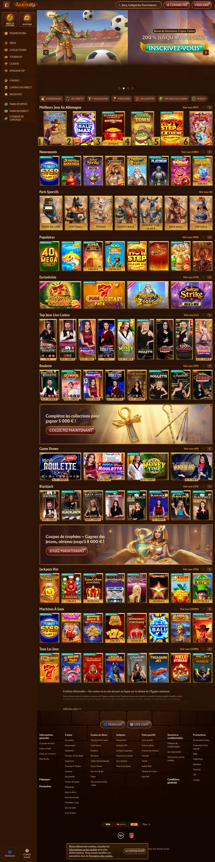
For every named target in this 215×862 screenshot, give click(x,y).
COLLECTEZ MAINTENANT (70, 430)
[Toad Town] (142, 128)
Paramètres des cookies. (101, 856)
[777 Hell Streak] (181, 668)
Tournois (197, 769)
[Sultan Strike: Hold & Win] (93, 171)
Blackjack (46, 486)
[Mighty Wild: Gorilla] (202, 668)
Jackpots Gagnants (124, 750)
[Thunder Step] (49, 171)
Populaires (47, 237)
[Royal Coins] (60, 295)
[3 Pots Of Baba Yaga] (71, 171)
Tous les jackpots (123, 766)
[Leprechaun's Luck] (202, 588)
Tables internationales (100, 761)
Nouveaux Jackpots (124, 755)
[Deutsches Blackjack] (93, 505)
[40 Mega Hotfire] (49, 256)
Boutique (197, 764)
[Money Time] (126, 339)
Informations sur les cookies (83, 849)
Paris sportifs (49, 192)
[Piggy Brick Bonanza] (71, 628)
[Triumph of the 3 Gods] (137, 171)
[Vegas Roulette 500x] (165, 339)
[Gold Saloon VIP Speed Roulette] (137, 385)
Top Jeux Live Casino (54, 315)
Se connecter (177, 5)
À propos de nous (46, 743)
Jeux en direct (71, 792)
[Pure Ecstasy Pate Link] (104, 295)
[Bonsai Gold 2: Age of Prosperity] (93, 628)
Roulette (45, 366)
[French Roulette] (137, 668)
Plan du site (44, 759)
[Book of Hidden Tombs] (115, 668)
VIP (194, 774)
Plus (145, 824)
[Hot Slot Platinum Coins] (115, 588)
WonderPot (121, 740)
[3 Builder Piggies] (71, 668)
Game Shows (48, 448)
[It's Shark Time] (71, 256)
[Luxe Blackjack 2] (115, 505)
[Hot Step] (137, 256)
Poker (93, 776)
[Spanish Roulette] (181, 385)
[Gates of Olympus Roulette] (71, 385)
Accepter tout (134, 851)
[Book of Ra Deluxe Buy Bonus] (202, 628)
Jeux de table (70, 807)
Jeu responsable (174, 752)
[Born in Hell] (202, 256)
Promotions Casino (201, 740)
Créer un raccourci (47, 753)
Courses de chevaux (150, 750)
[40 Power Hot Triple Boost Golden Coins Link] (113, 128)
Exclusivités (47, 277)
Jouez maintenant (66, 551)
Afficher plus (70, 709)
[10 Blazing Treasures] (93, 668)
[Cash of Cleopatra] (181, 628)
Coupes (196, 780)
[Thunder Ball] (159, 628)
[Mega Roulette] (106, 339)
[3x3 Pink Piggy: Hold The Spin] (181, 171)
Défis (195, 754)
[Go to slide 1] (119, 88)
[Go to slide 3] (128, 88)
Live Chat (141, 724)
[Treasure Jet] (159, 668)
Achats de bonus (72, 781)
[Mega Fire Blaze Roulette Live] (87, 339)
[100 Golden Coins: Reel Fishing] (115, 256)
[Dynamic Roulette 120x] (184, 339)
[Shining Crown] (137, 628)
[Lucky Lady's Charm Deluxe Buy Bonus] (137, 588)
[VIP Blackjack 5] (202, 505)
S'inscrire (202, 5)
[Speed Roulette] (48, 339)
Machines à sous (51, 609)
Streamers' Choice (73, 766)
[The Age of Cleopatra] (115, 171)
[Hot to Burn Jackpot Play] (159, 588)
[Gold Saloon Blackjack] (71, 505)
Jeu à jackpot (121, 761)
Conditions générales (173, 781)
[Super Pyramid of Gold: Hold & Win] (93, 256)
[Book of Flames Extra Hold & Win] (49, 588)
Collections (198, 759)
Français (115, 724)
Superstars (69, 761)
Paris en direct (148, 745)
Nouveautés (48, 152)
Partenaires (45, 786)
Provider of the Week (74, 755)
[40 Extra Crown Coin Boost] (93, 588)
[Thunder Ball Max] (84, 128)
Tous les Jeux (49, 649)
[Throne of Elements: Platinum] (159, 171)
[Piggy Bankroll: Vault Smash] (202, 171)
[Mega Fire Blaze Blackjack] (159, 505)
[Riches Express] (181, 256)
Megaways (69, 787)
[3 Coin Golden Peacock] (181, 588)
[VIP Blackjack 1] (137, 505)
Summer (68, 771)
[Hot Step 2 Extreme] (171, 128)
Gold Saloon (96, 745)
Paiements (44, 779)
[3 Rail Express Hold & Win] (71, 588)
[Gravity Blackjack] (181, 505)
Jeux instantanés (72, 797)
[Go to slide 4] (132, 88)
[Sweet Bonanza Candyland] (203, 339)
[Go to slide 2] (124, 88)
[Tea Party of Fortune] (200, 128)
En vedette (69, 740)
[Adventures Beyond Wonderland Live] (191, 466)
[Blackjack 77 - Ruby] (67, 339)
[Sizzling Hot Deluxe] (159, 256)
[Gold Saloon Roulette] (145, 339)
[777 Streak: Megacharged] (115, 628)
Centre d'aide (45, 748)
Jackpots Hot (48, 569)
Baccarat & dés (97, 771)
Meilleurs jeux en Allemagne (60, 107)
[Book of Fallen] (55, 128)
